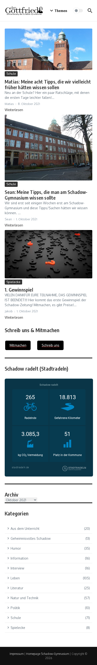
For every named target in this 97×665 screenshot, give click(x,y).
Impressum (17, 654)
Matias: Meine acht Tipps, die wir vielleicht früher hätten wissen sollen (48, 84)
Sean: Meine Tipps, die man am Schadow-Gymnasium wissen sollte (46, 195)
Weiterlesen (14, 110)
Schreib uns (50, 345)
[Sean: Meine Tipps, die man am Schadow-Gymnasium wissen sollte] (48, 147)
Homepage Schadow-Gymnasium (47, 654)
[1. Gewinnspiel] (48, 254)
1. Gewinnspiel (19, 290)
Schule (11, 73)
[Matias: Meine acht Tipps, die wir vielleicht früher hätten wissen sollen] (48, 49)
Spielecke (13, 282)
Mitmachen (18, 345)
